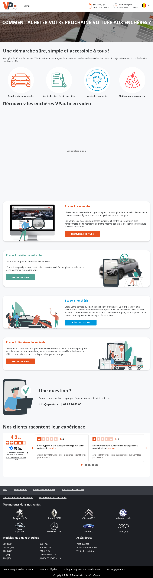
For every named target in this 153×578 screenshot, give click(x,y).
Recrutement (20, 489)
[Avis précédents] (32, 448)
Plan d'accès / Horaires (73, 489)
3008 (5, 543)
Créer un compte (81, 322)
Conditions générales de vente (18, 569)
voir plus (52, 448)
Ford (86, 531)
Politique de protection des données (82, 569)
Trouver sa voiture (82, 233)
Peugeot (17, 518)
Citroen (86, 518)
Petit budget (82, 543)
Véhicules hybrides (85, 551)
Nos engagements (116, 569)
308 (42, 543)
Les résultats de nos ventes (52, 497)
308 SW (44, 547)
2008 (5, 551)
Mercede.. (52, 531)
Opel (18, 531)
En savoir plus (20, 277)
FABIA (43, 551)
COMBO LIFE (46, 554)
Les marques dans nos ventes (18, 497)
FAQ (5, 489)
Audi (121, 531)
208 (5, 558)
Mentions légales (48, 569)
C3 (4, 554)
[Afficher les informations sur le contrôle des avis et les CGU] (27, 453)
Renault (52, 518)
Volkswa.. (121, 518)
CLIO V (6, 547)
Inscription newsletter (44, 489)
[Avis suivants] (146, 448)
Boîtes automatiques (86, 547)
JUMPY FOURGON (49, 558)
